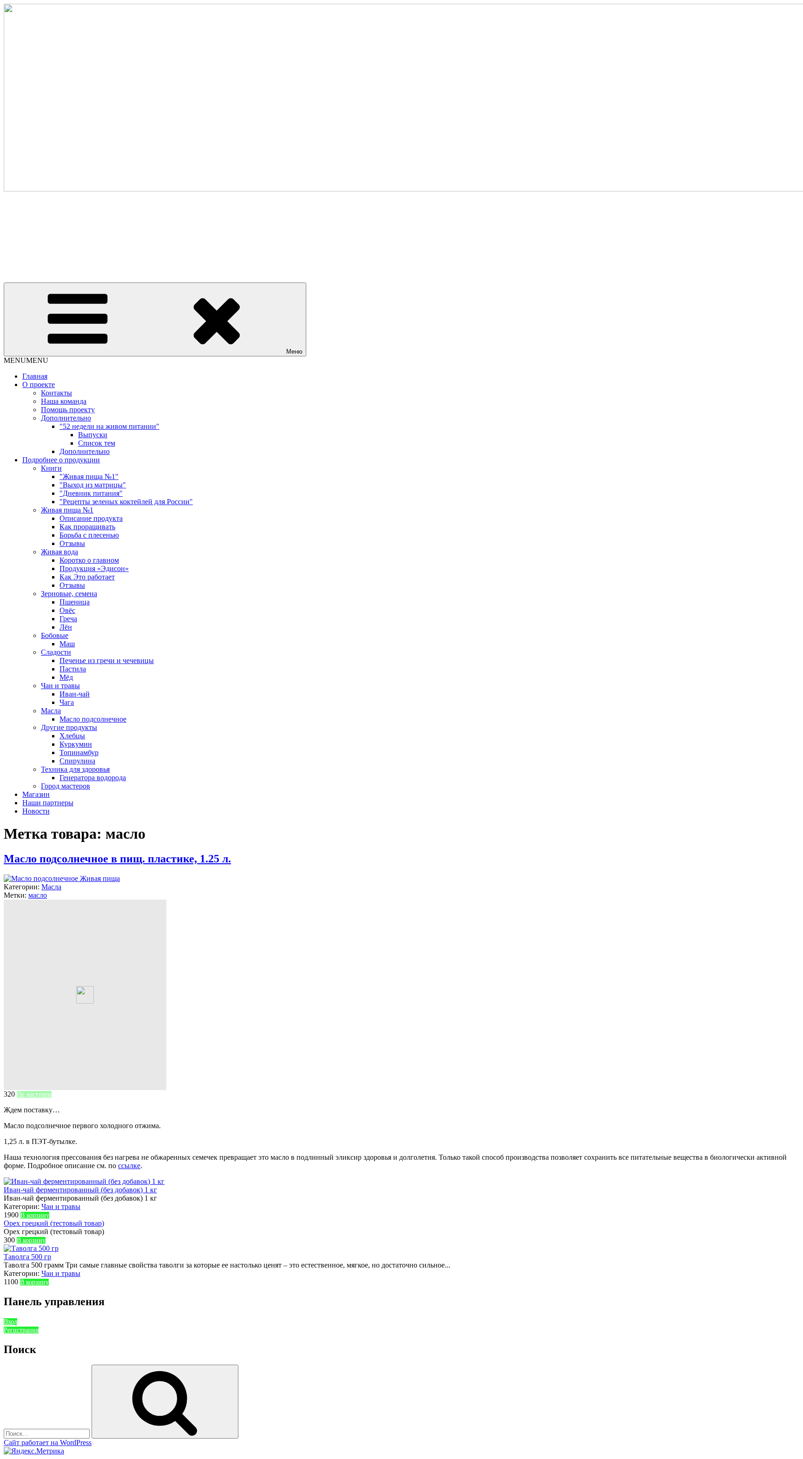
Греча (68, 619)
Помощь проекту (68, 410)
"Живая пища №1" (88, 476)
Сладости (56, 652)
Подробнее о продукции (61, 460)
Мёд (66, 677)
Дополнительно (66, 418)
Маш (67, 644)
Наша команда (63, 401)
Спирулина (77, 761)
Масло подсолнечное (92, 719)
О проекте (38, 384)
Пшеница (74, 602)
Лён (65, 627)
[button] (26, 360)
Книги (51, 468)
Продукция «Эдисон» (94, 568)
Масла (51, 711)
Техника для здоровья (75, 769)
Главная (34, 376)
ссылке (129, 1166)
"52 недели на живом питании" (109, 426)
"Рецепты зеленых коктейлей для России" (126, 502)
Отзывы (72, 543)
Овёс (67, 610)
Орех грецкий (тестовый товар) (54, 1223)
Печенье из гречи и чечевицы (106, 660)
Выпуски (92, 435)
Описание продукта (91, 518)
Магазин (36, 794)
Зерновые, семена (69, 594)
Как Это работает (87, 577)
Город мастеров (65, 786)
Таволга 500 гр (27, 1257)
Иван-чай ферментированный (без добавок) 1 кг (80, 1190)
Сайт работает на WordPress (48, 1442)
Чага (66, 702)
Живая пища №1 (67, 510)
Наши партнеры (47, 803)
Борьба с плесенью (89, 535)
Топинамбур (79, 752)
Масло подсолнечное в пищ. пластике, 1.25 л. (117, 859)
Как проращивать (87, 527)
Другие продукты (69, 727)
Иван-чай (74, 694)
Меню (294, 351)
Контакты (56, 393)
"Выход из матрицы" (92, 485)
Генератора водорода (92, 778)
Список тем (96, 443)
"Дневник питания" (91, 493)
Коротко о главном (89, 560)
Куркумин (75, 744)
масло (37, 895)
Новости (36, 811)
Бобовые (54, 635)
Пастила (72, 669)
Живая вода (59, 552)
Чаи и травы (60, 686)
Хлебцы (72, 736)
